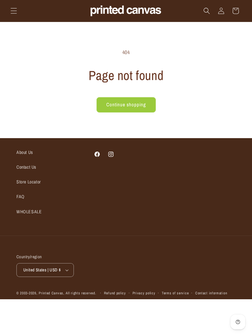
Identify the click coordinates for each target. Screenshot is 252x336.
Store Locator (28, 182)
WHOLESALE (29, 212)
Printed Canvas (51, 293)
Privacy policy (144, 293)
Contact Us (26, 167)
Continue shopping (126, 104)
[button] (14, 11)
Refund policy (115, 293)
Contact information (211, 293)
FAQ (20, 197)
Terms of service (175, 293)
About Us (24, 152)
